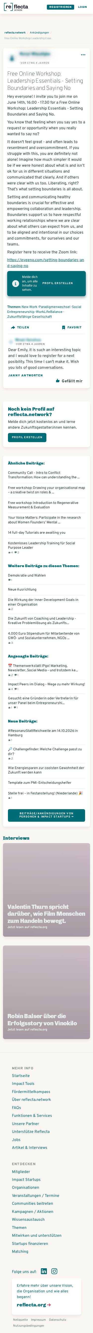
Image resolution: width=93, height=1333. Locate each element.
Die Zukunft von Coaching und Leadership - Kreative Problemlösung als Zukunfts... (42, 620)
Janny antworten (25, 376)
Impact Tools (23, 1083)
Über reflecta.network (31, 1099)
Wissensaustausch (28, 1219)
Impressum (38, 1320)
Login (82, 7)
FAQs (16, 1108)
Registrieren (60, 7)
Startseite (21, 1076)
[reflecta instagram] (54, 1272)
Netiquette (20, 1320)
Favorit (74, 328)
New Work (29, 307)
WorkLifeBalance (49, 312)
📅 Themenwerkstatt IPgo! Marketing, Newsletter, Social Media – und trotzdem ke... (43, 670)
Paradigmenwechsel (54, 307)
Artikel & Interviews (29, 1147)
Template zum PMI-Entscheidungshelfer (39, 783)
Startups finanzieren (30, 1243)
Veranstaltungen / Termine (35, 1195)
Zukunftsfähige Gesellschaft (29, 317)
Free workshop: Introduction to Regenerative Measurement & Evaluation (43, 505)
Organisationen (25, 1187)
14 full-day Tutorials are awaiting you (36, 532)
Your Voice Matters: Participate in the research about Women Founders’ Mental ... (44, 519)
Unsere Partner (25, 1124)
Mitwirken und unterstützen (37, 1235)
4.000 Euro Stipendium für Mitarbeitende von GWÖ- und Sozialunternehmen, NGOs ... (44, 638)
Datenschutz (57, 1320)
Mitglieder (21, 1172)
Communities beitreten (32, 1203)
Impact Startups (26, 1179)
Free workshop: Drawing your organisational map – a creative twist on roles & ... (46, 490)
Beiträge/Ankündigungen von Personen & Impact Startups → (46, 815)
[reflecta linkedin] (44, 1272)
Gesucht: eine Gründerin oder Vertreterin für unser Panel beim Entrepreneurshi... (43, 702)
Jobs (16, 1140)
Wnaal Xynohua (28, 340)
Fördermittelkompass (31, 1092)
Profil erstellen (57, 283)
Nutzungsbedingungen (28, 1326)
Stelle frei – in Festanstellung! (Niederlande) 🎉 (45, 795)
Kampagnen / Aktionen (32, 1211)
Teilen (23, 328)
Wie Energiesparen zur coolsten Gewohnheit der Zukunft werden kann (46, 770)
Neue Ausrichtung (22, 589)
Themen (19, 1227)
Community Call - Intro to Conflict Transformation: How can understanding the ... (44, 475)
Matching (20, 1251)
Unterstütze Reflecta (31, 1131)
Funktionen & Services (32, 1115)
